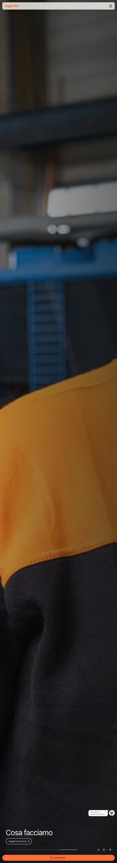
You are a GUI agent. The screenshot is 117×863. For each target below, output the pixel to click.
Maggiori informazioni (17, 841)
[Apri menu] (110, 6)
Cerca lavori (59, 857)
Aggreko (12, 6)
